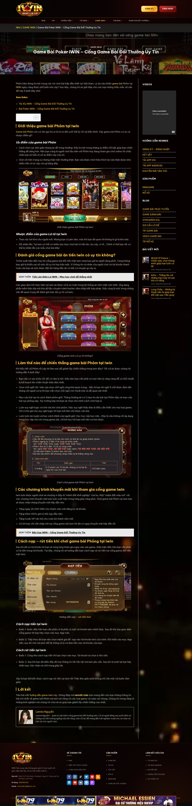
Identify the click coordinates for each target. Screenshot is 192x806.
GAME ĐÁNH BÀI (152, 214)
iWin (18, 27)
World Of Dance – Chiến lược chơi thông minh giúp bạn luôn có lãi (162, 262)
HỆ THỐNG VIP (153, 779)
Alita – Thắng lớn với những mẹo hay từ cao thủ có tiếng (163, 278)
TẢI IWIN (83, 21)
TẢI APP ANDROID (152, 165)
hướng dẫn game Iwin (41, 695)
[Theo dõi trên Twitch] (92, 782)
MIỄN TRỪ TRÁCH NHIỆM (78, 765)
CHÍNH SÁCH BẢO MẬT (77, 770)
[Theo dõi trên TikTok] (80, 777)
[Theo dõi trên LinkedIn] (69, 782)
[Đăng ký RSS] (98, 777)
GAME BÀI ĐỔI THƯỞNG (139, 21)
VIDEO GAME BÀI (152, 236)
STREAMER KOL (151, 220)
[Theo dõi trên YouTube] (75, 782)
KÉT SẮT (147, 154)
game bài (117, 83)
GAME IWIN (100, 21)
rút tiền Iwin (84, 617)
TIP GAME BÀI (150, 230)
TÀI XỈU (111, 765)
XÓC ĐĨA (111, 770)
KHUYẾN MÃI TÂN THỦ (155, 171)
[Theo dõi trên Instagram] (75, 777)
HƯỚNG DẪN (66, 21)
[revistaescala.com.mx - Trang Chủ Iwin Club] (30, 9)
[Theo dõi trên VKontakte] (80, 782)
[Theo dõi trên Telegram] (86, 782)
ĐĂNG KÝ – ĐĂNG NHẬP (156, 149)
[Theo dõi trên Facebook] (69, 777)
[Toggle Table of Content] (34, 117)
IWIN (43, 21)
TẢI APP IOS (149, 160)
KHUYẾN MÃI (152, 770)
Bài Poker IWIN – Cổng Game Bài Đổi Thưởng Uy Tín (47, 108)
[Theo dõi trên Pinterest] (92, 777)
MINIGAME (148, 187)
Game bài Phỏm (24, 131)
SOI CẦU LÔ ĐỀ (151, 225)
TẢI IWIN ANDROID (155, 765)
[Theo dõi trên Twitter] (86, 777)
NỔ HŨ (146, 192)
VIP (53, 21)
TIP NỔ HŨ (148, 241)
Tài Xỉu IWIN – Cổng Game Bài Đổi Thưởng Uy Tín (45, 103)
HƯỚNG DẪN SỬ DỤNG (156, 774)
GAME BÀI (112, 761)
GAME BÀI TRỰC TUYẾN (156, 209)
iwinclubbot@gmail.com (26, 786)
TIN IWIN (116, 21)
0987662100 (23, 782)
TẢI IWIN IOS (152, 761)
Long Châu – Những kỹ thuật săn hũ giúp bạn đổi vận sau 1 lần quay (163, 292)
